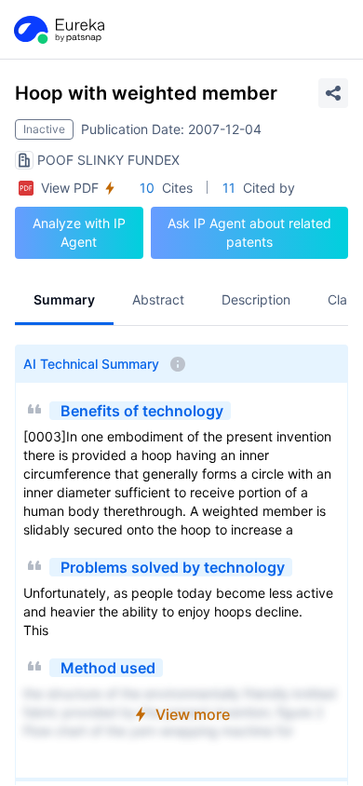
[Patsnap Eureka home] (57, 30)
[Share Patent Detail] (333, 93)
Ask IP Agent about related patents (249, 232)
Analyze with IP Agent (79, 232)
